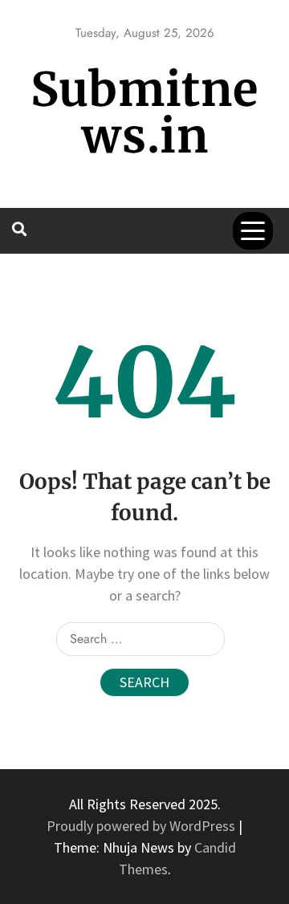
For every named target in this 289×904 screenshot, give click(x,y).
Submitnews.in (144, 112)
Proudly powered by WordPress (142, 825)
